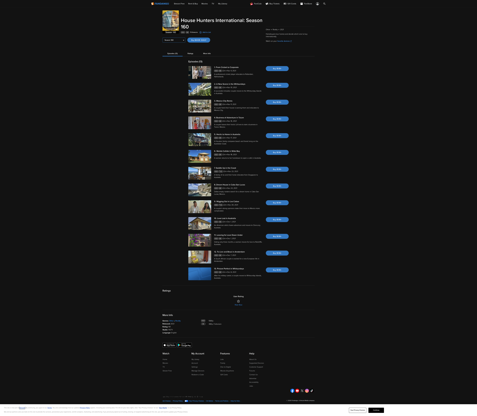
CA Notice (209, 401)
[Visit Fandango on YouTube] (297, 391)
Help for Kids (235, 401)
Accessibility (253, 382)
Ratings (190, 53)
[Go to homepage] (160, 3)
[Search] (324, 3)
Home (165, 359)
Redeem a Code (198, 375)
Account (195, 363)
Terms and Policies (221, 401)
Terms (49, 408)
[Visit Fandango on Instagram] (307, 391)
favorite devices (283, 41)
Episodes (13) (172, 53)
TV (164, 367)
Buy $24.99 (200, 40)
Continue (376, 410)
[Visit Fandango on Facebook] (292, 391)
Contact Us (253, 375)
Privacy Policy (178, 401)
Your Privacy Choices (196, 401)
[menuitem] (289, 3)
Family (222, 363)
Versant (22, 408)
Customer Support (256, 367)
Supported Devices (256, 363)
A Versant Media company (306, 400)
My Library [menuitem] (222, 3)
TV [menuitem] (213, 3)
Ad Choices (167, 401)
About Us (252, 359)
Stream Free (167, 371)
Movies (165, 363)
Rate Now (238, 305)
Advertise (252, 378)
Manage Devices (198, 371)
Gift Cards (224, 375)
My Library (195, 359)
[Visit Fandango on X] (302, 391)
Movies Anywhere (227, 371)
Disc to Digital (225, 367)
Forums (252, 371)
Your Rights (163, 408)
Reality (178, 321)
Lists (222, 359)
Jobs (251, 386)
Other (171, 321)
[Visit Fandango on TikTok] (312, 391)
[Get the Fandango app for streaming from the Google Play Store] (184, 345)
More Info (207, 53)
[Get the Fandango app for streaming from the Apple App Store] (169, 345)
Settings (195, 367)
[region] (238, 410)
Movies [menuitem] (204, 3)
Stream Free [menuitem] (179, 3)
